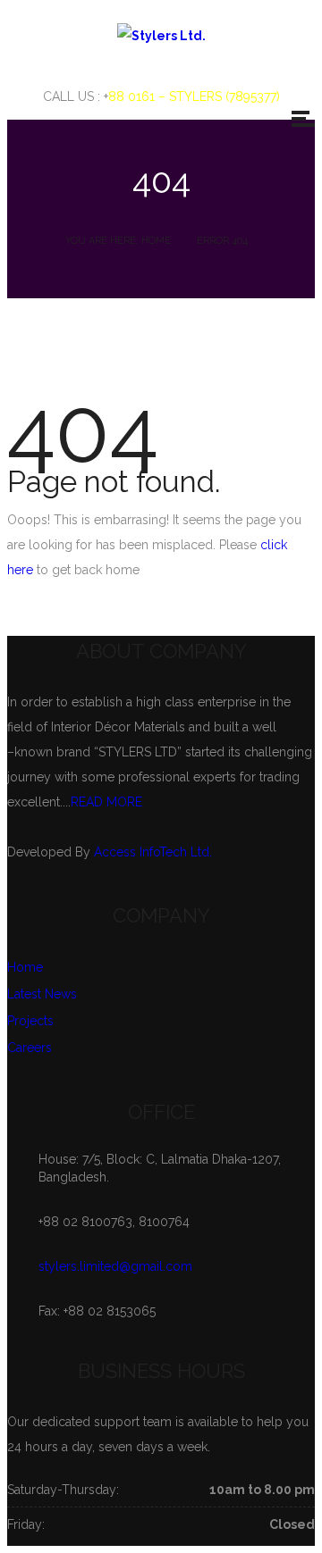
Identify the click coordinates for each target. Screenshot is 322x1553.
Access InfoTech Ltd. (153, 852)
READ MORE (106, 802)
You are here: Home (118, 240)
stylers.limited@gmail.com (115, 1266)
